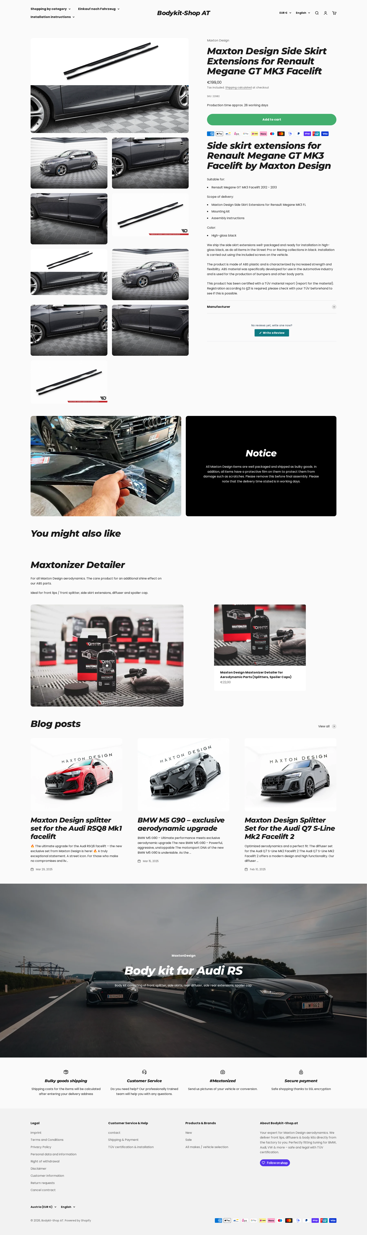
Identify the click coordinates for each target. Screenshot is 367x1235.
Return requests (43, 1183)
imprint (36, 1132)
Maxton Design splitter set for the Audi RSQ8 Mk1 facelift (76, 828)
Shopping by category (49, 9)
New (188, 1132)
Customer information (47, 1175)
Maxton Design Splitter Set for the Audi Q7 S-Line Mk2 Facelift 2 (290, 828)
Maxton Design (218, 40)
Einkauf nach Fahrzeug (97, 9)
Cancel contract (43, 1190)
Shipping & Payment (123, 1140)
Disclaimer (38, 1168)
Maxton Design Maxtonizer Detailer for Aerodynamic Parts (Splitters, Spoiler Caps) (255, 674)
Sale (188, 1140)
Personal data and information (53, 1154)
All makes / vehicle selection (206, 1147)
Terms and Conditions (47, 1140)
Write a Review (275, 334)
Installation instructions (51, 17)
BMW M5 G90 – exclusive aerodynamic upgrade (181, 824)
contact (114, 1132)
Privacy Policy (41, 1147)
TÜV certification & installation (131, 1147)
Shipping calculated (238, 87)
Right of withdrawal (45, 1161)
